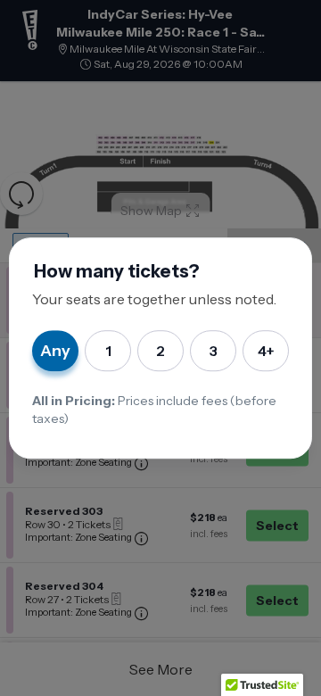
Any (55, 350)
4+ (266, 351)
